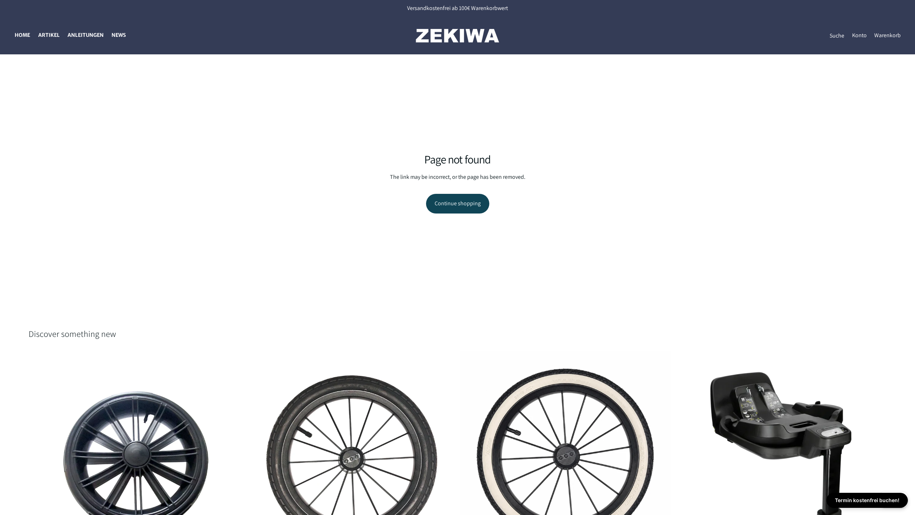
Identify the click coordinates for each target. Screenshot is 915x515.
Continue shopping (458, 203)
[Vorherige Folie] (39, 457)
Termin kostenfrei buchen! (867, 500)
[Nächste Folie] (229, 457)
